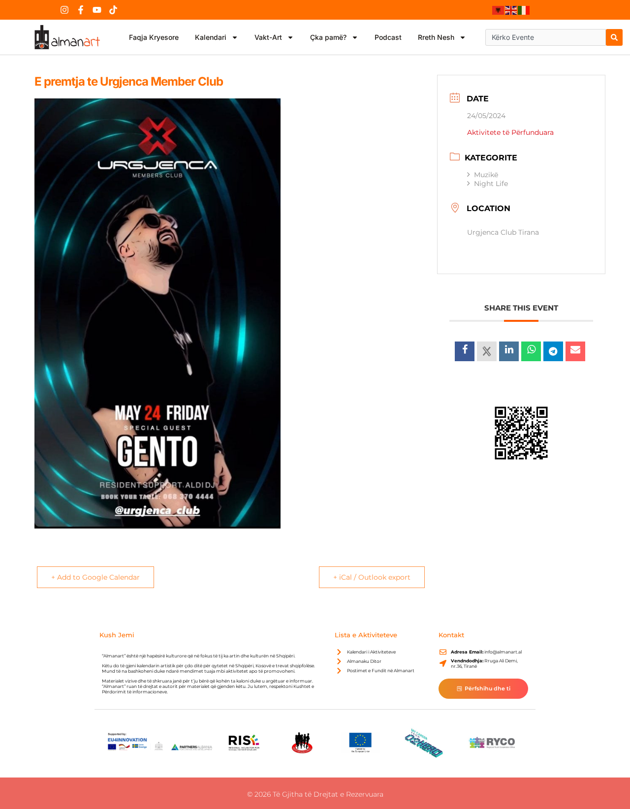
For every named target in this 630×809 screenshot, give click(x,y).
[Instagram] (64, 9)
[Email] (575, 351)
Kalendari (210, 37)
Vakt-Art (268, 37)
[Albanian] (498, 9)
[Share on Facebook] (464, 351)
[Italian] (524, 9)
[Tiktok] (113, 9)
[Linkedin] (509, 351)
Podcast (388, 37)
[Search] (614, 37)
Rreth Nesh (436, 37)
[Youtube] (97, 9)
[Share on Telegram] (553, 351)
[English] (511, 9)
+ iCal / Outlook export (371, 577)
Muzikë (486, 174)
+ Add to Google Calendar (95, 577)
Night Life (491, 183)
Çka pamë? (328, 37)
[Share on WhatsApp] (531, 351)
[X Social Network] (487, 351)
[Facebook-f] (80, 9)
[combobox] (545, 37)
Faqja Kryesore (154, 37)
